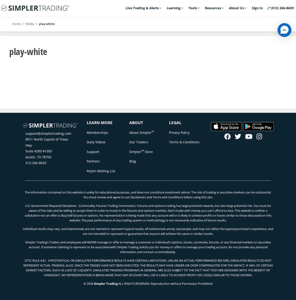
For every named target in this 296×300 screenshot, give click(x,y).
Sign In (257, 8)
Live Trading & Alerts (142, 8)
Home (16, 24)
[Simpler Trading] (35, 8)
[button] (284, 30)
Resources (213, 8)
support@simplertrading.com (48, 133)
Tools (192, 8)
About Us (236, 8)
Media (29, 24)
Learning (174, 8)
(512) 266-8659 (282, 8)
